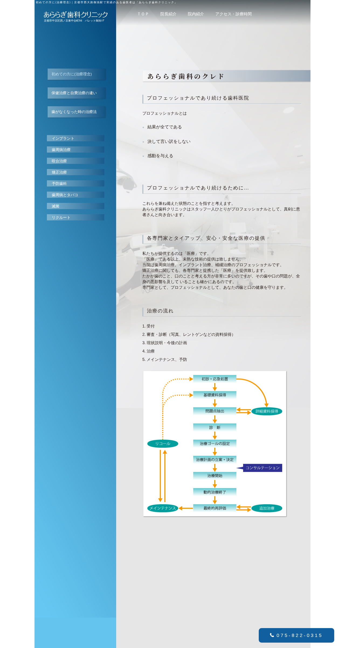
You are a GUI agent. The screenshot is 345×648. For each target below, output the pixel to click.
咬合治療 (59, 161)
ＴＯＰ (143, 14)
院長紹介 (168, 14)
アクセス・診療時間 (233, 14)
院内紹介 (196, 14)
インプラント (63, 138)
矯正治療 (59, 172)
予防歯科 (59, 183)
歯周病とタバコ (65, 195)
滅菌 (55, 206)
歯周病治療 (61, 149)
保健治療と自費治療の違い (74, 93)
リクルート (61, 217)
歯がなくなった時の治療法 (74, 112)
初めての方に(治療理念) (71, 74)
